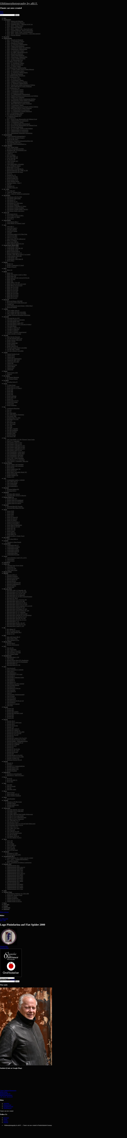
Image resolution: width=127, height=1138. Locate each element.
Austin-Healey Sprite (12, 250)
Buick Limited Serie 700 (13, 469)
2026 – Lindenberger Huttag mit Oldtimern (18, 47)
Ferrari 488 (10, 391)
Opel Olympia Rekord (13, 685)
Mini (4, 635)
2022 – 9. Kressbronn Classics (15, 80)
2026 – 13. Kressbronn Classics (15, 41)
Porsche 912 (10, 747)
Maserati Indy (10, 587)
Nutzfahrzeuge (7, 655)
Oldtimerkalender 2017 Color (15, 879)
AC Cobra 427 (11, 190)
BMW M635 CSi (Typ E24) (14, 285)
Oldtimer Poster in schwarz (14, 901)
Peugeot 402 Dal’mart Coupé (15, 713)
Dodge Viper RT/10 (12, 346)
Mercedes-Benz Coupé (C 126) (15, 626)
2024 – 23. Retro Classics (14, 66)
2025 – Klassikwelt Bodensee (15, 54)
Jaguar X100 (10, 511)
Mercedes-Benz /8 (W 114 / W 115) (16, 620)
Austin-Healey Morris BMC (11, 245)
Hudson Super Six (12, 498)
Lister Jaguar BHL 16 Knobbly (15, 164)
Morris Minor (10, 260)
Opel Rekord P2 (11, 699)
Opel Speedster (11, 690)
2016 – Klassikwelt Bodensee (15, 127)
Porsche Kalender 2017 (13, 882)
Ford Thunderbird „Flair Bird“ (15, 455)
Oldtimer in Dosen (12, 896)
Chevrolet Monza (11, 326)
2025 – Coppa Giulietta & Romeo (16, 58)
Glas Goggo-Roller (12, 483)
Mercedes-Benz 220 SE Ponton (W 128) (18, 610)
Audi (4, 225)
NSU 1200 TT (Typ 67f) (13, 651)
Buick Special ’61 (12, 470)
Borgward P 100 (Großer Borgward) (17, 302)
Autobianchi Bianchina (13, 408)
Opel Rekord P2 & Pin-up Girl (15, 701)
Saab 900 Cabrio (11, 789)
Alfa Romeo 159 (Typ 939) (14, 197)
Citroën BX (10, 369)
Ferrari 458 (10, 390)
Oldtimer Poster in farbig (13, 900)
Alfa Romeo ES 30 (12, 201)
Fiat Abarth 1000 (11, 416)
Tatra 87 (9, 184)
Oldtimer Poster (7, 892)
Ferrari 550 (10, 393)
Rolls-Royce (6, 772)
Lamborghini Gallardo (13, 550)
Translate (12, 979)
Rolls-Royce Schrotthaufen (14, 774)
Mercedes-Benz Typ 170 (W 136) (16, 593)
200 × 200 (3, 920)
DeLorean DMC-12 (12, 156)
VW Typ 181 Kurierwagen (14, 833)
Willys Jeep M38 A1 (12, 539)
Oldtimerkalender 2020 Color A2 (16, 867)
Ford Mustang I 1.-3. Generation (16, 459)
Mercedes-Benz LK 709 (13, 665)
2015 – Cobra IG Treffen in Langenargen (18, 194)
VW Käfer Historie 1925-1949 (15, 809)
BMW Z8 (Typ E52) (12, 296)
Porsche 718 (10, 727)
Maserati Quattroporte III (13, 582)
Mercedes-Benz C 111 (13, 621)
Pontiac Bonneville (12, 473)
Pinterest (5, 1122)
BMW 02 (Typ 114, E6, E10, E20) (16, 284)
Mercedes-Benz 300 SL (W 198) (16, 601)
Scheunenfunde (7, 134)
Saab (4, 783)
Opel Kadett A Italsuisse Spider (15, 677)
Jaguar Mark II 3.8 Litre (13, 526)
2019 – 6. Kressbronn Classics (15, 92)
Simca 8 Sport (11, 792)
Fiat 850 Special (11, 435)
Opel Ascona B (11, 668)
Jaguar (5, 509)
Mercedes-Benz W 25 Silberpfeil (16, 595)
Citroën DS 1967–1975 (13, 360)
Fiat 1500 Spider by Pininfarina (15, 414)
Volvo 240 (10, 842)
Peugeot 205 (10, 715)
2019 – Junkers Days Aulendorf (15, 97)
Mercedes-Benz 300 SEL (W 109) (16, 618)
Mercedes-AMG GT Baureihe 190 (16, 590)
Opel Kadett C (11, 679)
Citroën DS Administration (14, 358)
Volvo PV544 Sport (12, 850)
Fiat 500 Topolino (12, 431)
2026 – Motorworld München (15, 21)
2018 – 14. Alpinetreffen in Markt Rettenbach (19, 111)
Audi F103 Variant (12, 231)
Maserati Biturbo (11, 585)
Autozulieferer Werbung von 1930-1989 (18, 893)
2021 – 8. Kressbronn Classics (15, 89)
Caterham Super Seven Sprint (15, 565)
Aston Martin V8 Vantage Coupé (16, 223)
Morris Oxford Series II (13, 251)
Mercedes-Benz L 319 (13, 657)
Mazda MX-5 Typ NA (13, 167)
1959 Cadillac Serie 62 (13, 310)
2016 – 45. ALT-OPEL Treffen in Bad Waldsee (20, 128)
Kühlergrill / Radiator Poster (14, 895)
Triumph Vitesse (11, 803)
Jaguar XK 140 (11, 528)
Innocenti (6, 505)
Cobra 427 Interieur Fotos (14, 192)
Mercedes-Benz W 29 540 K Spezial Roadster (19, 596)
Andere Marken (7, 145)
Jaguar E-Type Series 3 (13, 522)
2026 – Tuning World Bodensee (15, 46)
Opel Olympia (11, 696)
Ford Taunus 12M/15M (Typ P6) (16, 447)
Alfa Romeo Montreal (13, 204)
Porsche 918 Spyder (12, 752)
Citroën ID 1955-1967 (13, 362)
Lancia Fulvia (10, 561)
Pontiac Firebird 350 (12, 475)
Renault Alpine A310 (12, 769)
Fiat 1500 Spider (11, 413)
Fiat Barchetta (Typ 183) (13, 417)
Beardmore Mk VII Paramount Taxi (16, 150)
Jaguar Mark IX (11, 533)
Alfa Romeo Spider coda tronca (15, 211)
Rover (5, 777)
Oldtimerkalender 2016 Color (15, 886)
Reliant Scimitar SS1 (12, 178)
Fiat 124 (9, 410)
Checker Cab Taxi (12, 152)
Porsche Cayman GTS (13, 758)
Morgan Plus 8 (11, 643)
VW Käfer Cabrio (12, 812)
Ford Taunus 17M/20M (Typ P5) (16, 445)
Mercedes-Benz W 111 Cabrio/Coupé (17, 613)
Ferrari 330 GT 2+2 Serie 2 (14, 388)
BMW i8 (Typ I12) (12, 298)
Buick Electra (10, 467)
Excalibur (6, 380)
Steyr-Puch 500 (11, 422)
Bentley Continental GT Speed (15, 265)
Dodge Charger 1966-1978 (14, 340)
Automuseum (7, 19)
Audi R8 (9, 232)
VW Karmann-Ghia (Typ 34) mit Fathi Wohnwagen (21, 823)
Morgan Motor (7, 641)
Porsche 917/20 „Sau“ (13, 750)
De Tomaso (6, 376)
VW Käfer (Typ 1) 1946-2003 (15, 811)
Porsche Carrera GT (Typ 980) (15, 757)
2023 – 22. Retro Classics (14, 78)
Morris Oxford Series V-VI (14, 253)
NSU (4, 646)
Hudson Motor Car (8, 497)
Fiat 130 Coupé (11, 424)
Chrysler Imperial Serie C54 (14, 338)
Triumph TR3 (10, 806)
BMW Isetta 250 (11, 276)
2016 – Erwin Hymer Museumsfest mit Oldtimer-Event (22, 125)
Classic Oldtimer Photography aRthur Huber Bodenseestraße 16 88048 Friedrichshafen (8, 1093)
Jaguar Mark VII (11, 534)
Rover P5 (9, 778)
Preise (5, 903)
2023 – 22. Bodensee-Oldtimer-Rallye (17, 72)
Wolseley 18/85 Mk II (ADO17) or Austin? (18, 254)
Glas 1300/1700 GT (12, 481)
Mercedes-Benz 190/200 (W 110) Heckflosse (19, 615)
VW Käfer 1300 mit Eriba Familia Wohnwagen (20, 814)
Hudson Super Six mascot (14, 503)
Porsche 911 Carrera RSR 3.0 (15, 743)
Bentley (5, 262)
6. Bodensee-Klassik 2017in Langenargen (14, 116)
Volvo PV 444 (11, 847)
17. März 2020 (4, 919)
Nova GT (9, 173)
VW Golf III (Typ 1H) (13, 831)
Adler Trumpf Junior (12, 147)
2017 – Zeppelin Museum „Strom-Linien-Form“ (20, 30)
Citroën (5, 352)
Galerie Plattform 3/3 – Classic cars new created (20, 858)
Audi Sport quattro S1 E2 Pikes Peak (17, 234)
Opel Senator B (11, 702)
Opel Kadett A (11, 676)
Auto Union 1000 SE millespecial (16, 239)
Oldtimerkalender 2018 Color (15, 876)
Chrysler (5, 335)
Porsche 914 (10, 736)
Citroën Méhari (11, 366)
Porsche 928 (10, 753)
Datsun (5, 371)
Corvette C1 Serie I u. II (13, 327)
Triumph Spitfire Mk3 (13, 805)
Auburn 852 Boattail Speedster (15, 148)
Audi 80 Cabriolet (12, 229)
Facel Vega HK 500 (12, 158)
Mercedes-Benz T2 (12, 663)
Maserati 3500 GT (12, 575)
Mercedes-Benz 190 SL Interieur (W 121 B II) (19, 606)
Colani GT (10, 153)
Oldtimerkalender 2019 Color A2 (16, 873)
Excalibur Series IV (12, 382)
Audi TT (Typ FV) (12, 237)
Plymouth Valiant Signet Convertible (17, 348)
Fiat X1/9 (9, 421)
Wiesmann (6, 851)
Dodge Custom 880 (12, 343)
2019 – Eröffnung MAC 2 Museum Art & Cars (20, 24)
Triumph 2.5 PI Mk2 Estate (14, 802)
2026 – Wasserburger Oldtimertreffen (17, 49)
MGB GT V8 (10, 634)
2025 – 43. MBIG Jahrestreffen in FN (17, 52)
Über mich (6, 904)
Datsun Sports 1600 (12, 372)
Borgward (6, 299)
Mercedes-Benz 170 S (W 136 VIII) (17, 592)
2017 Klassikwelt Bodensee (14, 114)
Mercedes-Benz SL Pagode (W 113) (17, 617)
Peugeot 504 (10, 708)
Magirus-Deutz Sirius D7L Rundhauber (18, 660)
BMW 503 (10, 273)
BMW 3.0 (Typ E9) (12, 292)
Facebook (6, 1117)
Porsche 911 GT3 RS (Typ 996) (15, 732)
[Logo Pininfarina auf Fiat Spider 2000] (8, 945)
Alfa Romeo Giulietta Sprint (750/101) (17, 209)
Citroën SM (10, 363)
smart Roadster (11, 799)
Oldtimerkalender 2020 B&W (15, 868)
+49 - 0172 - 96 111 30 (6, 1096)
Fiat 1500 (9, 425)
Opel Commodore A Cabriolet (15, 669)
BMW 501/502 (11, 279)
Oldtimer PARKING (12, 898)
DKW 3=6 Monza (12, 240)
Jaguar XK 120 (11, 529)
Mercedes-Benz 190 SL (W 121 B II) (17, 604)
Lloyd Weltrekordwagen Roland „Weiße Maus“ (20, 306)
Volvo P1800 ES (11, 845)
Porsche (5, 719)
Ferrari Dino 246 (11, 397)
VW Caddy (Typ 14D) (13, 828)
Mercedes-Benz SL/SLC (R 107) (16, 623)
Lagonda (5, 540)
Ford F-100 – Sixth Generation (15, 458)
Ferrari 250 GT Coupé (13, 386)
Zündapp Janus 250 (12, 187)
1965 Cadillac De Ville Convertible (16, 313)
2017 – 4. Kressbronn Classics (15, 113)
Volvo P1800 (10, 844)
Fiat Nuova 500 (11, 436)
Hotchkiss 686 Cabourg (13, 494)
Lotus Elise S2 (11, 567)
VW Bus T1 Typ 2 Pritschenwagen (16, 817)
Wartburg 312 (10, 186)
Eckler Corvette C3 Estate (14, 334)
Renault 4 (9, 764)
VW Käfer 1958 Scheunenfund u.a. (16, 144)
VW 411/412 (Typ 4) (12, 822)
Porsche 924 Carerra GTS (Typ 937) (17, 738)
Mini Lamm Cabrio (12, 638)
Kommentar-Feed (8, 1106)
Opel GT (9, 693)
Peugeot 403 (10, 710)
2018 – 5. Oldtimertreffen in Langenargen (18, 110)
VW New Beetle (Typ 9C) (14, 837)
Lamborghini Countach (13, 547)
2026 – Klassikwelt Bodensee (15, 43)
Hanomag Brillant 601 (13, 489)
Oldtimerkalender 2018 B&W (15, 878)
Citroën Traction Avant (13, 354)
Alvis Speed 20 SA (12, 214)
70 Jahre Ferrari (11, 385)
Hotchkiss (6, 492)
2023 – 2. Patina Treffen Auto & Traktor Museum (20, 69)
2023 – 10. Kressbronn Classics (15, 71)
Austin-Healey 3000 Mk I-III (15, 248)
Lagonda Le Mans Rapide (14, 542)
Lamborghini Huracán (13, 551)
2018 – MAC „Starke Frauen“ (15, 26)
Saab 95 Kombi (11, 786)
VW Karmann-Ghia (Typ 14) (15, 825)
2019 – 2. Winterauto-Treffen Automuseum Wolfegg (21, 99)
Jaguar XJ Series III (12, 517)
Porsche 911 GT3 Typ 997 (14, 733)
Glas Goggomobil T (12, 486)
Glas (4, 478)
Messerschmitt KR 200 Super (15, 172)
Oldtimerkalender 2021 (13, 865)
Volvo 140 (10, 840)
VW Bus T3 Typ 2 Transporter (15, 819)
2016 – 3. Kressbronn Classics (15, 122)
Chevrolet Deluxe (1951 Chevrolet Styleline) (19, 324)
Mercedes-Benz (7, 589)
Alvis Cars (6, 212)
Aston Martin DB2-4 (12, 222)
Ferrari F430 (10, 404)
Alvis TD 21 (10, 218)
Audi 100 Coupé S (12, 228)
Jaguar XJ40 (10, 514)
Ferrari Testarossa (12, 405)
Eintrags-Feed (7, 1105)
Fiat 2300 (9, 427)
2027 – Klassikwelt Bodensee (15, 40)
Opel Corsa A (10, 671)
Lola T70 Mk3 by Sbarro (14, 166)
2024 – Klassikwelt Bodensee (15, 64)
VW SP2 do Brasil (12, 834)
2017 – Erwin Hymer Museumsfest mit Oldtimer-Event (22, 119)
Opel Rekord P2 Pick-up (13, 688)
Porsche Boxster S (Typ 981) (15, 755)
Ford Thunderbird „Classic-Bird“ (16, 452)
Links (5, 890)
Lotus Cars (6, 564)
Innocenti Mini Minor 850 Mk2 (15, 508)
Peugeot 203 (10, 716)
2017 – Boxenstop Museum (14, 27)
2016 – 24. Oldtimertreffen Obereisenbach (18, 124)
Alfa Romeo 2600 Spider (14, 198)
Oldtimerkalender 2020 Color (15, 870)
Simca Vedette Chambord (14, 795)
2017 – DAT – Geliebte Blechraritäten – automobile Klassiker (18, 860)
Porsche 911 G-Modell (13, 744)
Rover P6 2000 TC (12, 780)
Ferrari (5, 383)
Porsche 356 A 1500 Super (14, 722)
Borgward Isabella (12, 307)
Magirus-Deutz (7, 571)
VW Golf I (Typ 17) (12, 826)
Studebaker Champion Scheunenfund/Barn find (20, 141)
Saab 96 (9, 788)
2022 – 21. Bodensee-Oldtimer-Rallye (17, 83)
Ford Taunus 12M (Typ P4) (14, 450)
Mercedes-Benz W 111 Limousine (16, 612)
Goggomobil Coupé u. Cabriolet (16, 480)
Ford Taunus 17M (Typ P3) (14, 444)
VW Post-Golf (11, 830)
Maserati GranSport (12, 576)
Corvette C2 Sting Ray (13, 329)
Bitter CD (9, 270)
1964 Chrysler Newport (13, 337)
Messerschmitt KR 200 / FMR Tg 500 (17, 170)
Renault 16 (10, 763)
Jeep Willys (6, 537)
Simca (5, 791)
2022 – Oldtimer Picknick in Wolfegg (17, 82)
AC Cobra (6, 189)
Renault (5, 761)
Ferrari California (11, 396)
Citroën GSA (10, 368)
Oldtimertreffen (7, 38)
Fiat (4, 407)
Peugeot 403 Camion (12, 711)
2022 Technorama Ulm (13, 88)
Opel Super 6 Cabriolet (13, 704)
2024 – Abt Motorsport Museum (16, 22)
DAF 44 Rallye (11, 155)
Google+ (5, 1121)
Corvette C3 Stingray (12, 330)
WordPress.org (7, 1108)
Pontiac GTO (10, 477)
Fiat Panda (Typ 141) (12, 419)
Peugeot (5, 707)
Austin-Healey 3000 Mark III (15, 259)
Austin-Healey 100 (12, 257)
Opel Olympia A (11, 697)
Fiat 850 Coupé (11, 433)
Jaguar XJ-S (10, 515)
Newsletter (6, 36)
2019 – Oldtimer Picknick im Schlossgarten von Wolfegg (22, 96)
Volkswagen (6, 808)
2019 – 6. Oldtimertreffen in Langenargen (18, 102)
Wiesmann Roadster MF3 (14, 854)
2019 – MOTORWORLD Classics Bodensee (19, 103)
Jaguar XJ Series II (12, 519)
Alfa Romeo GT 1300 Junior (15, 203)
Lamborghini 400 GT (13, 545)
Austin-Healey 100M (12, 246)
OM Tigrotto (10, 659)
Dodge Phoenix (11, 344)
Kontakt (5, 906)
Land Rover (6, 562)
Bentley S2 (10, 264)
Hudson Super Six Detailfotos (15, 501)
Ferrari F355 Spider (12, 402)
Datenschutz (6, 907)
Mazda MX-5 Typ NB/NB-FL (15, 169)
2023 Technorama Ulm (13, 77)
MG (4, 627)
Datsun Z (9, 374)
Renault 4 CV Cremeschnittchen (16, 766)
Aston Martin (7, 220)
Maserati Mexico (11, 581)
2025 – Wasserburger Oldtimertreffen (17, 57)
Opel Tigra (10, 705)
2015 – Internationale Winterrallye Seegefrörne (19, 133)
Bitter (4, 268)
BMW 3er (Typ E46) (12, 293)
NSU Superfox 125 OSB (14, 652)
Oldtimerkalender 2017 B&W (15, 881)
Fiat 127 (9, 411)
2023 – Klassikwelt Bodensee (15, 74)
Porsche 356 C (11, 724)
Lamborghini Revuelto (13, 554)
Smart (5, 797)
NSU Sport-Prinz (11, 649)
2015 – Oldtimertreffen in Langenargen (17, 131)
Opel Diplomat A (11, 673)
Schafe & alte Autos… (13, 139)
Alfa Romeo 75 (11, 200)
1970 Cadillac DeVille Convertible (16, 312)
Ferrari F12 (10, 399)
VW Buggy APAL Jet (13, 836)
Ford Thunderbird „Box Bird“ (15, 456)
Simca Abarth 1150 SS (13, 794)
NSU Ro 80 (10, 648)
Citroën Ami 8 (11, 357)
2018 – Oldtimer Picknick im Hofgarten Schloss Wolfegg (22, 106)
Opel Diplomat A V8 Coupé (14, 674)
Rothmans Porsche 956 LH (14, 760)
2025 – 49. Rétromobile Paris (15, 60)
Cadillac (5, 309)
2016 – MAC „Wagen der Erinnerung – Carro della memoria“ (24, 33)
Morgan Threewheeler (13, 645)
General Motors (7, 463)
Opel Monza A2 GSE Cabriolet (15, 683)
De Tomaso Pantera (12, 379)
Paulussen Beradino (12, 176)
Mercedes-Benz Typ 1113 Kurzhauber (17, 662)
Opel (4, 666)
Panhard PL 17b (11, 175)
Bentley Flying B (11, 267)
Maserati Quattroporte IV (14, 584)
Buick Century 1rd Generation (15, 464)
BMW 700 (10, 281)
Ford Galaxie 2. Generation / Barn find (17, 461)
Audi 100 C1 (10, 226)
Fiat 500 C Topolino (12, 428)
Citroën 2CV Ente (12, 365)
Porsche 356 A (11, 721)
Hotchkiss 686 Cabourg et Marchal (16, 495)
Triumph (5, 800)
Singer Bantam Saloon (13, 181)
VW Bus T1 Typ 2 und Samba (15, 816)
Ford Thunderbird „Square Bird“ (16, 453)
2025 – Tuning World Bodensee (15, 55)
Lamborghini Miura (12, 553)
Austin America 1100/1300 (14, 256)
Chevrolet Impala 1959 (13, 321)
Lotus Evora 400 (11, 568)
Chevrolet (6, 316)
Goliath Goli (10, 304)
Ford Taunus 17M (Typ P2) (14, 442)
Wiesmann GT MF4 (12, 853)
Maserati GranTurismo (13, 578)
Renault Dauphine (12, 771)
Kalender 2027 (7, 864)
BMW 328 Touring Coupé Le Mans (17, 274)
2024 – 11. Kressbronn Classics (15, 63)
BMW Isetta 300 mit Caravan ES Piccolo (18, 278)
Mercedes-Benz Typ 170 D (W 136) (17, 599)
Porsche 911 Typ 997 (12, 735)
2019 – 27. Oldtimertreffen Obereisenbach (18, 94)
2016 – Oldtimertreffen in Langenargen (17, 130)
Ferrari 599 (10, 394)
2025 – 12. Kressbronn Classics (15, 50)
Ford (4, 438)
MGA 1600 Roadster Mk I (14, 632)
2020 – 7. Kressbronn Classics (15, 91)
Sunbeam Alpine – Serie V (14, 183)
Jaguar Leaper (11, 531)
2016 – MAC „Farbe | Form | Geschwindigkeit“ (20, 32)
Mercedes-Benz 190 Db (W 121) (16, 607)
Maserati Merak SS (12, 579)
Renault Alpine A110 (12, 767)
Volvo (5, 839)
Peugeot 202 (10, 718)
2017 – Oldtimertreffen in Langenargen (17, 120)
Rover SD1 (10, 781)
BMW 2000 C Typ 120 (13, 282)
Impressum (6, 909)
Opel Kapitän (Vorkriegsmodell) (15, 694)
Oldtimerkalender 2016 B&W (15, 884)
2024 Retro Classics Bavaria (14, 61)
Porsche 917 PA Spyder (13, 749)
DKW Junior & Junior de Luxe (15, 243)
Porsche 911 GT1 (12, 746)
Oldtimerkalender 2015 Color (15, 889)
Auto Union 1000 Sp (12, 242)
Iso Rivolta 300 (11, 159)
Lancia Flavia (10, 559)
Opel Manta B (11, 680)
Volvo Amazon (11, 848)
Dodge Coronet (11, 341)
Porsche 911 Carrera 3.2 (13, 730)
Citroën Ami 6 (11, 355)
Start (4, 18)
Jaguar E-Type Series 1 (13, 523)
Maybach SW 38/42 (12, 598)
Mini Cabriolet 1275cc (13, 640)
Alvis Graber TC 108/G (13, 217)
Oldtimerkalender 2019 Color (15, 872)
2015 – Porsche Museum (13, 35)
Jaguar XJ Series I (12, 520)
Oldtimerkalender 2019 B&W (15, 875)
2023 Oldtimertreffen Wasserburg (16, 75)
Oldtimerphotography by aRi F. (19, 3)
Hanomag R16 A (11, 491)
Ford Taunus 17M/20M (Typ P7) (16, 449)
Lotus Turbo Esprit (12, 570)
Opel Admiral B (11, 691)
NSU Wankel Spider (12, 654)
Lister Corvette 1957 (12, 161)
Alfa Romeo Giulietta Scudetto (15, 208)
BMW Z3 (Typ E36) (12, 290)
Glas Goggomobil (12, 484)
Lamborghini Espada (12, 548)
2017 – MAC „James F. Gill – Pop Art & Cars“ (20, 29)
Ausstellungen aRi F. (9, 856)
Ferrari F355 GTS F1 (13, 400)
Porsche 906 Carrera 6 (13, 729)
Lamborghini (7, 543)
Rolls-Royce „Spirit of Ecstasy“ (15, 775)
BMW (5, 271)
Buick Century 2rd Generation (15, 466)
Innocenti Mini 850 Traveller (15, 506)
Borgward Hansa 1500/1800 (14, 301)
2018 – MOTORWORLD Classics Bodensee (19, 108)
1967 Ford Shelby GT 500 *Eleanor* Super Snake (21, 439)
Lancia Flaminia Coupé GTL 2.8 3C (17, 557)
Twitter (5, 1119)
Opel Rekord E (11, 687)
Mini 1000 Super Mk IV (13, 637)
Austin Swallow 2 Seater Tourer (15, 536)
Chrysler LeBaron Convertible (15, 351)
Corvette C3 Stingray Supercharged (16, 332)
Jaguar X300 (10, 512)
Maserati (5, 573)
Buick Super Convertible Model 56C (17, 472)
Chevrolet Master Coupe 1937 (15, 323)
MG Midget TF (11, 629)
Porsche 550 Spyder (12, 725)
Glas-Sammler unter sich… (14, 142)
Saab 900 (9, 785)
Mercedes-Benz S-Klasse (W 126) (16, 624)
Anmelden (6, 1103)
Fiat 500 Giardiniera (12, 430)
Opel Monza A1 (11, 682)
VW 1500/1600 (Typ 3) (13, 820)
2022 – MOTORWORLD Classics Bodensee (19, 86)
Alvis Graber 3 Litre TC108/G (15, 215)
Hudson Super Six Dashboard (15, 500)
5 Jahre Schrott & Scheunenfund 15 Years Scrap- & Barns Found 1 (16, 137)
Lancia (5, 556)
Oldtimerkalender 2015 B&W (15, 887)
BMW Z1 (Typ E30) (12, 288)
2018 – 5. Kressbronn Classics (15, 105)
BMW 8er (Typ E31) (12, 295)
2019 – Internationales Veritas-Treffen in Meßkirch (20, 100)
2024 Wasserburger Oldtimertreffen (16, 68)
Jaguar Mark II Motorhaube (14, 525)
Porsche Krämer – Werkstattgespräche (17, 741)
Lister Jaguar (10, 162)
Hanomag (6, 487)
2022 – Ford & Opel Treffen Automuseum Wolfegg (21, 85)
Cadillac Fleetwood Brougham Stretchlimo (18, 315)
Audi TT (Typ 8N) (12, 236)
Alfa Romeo (6, 195)
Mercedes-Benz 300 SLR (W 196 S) (17, 603)
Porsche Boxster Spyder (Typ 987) (16, 739)
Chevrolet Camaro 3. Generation (16, 320)
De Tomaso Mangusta (13, 377)
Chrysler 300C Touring (13, 349)
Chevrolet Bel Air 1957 (13, 318)
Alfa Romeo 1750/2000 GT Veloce (16, 206)
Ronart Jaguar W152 (12, 180)
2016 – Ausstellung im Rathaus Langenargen (19, 862)
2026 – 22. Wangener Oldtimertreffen (17, 44)
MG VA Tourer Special (13, 631)
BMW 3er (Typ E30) (12, 287)
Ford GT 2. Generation (13, 441)
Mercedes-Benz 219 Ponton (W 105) (17, 609)
